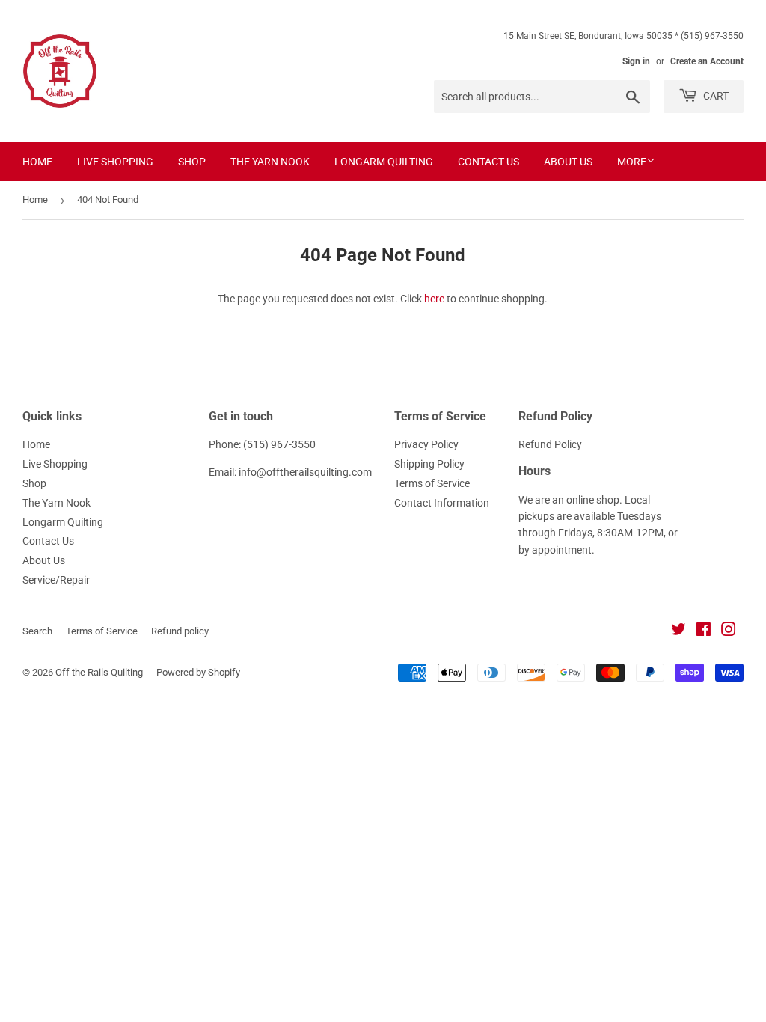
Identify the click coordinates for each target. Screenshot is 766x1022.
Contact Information (441, 503)
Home (37, 162)
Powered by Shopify (198, 672)
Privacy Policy (426, 444)
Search (37, 631)
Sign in (636, 61)
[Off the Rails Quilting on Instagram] (728, 631)
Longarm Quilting (383, 162)
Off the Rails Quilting (99, 672)
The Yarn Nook (270, 162)
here (434, 299)
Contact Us (488, 162)
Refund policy (180, 631)
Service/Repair (56, 580)
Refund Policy (550, 444)
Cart (715, 96)
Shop (192, 162)
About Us (568, 162)
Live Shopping (115, 162)
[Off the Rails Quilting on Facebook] (703, 631)
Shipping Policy (429, 464)
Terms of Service (432, 483)
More (631, 162)
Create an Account (707, 61)
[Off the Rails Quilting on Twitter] (678, 631)
